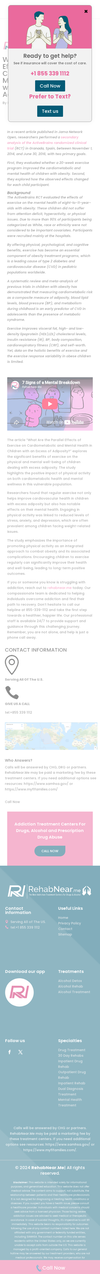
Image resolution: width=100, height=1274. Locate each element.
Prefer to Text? (50, 96)
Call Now (50, 86)
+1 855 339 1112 (50, 73)
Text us (50, 111)
